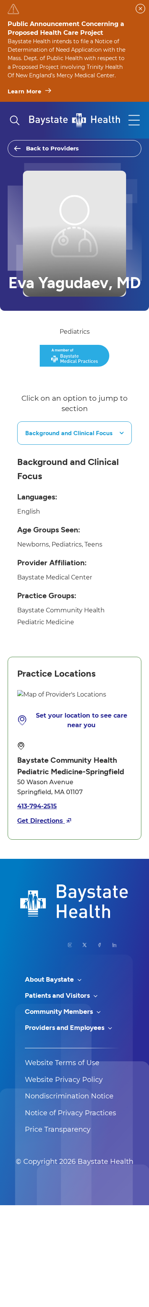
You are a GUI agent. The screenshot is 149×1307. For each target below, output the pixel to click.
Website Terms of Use (62, 1063)
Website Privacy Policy (64, 1079)
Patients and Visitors (58, 995)
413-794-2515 (37, 806)
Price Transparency (58, 1129)
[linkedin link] (114, 945)
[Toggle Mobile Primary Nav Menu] (134, 120)
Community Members (59, 1011)
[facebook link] (99, 945)
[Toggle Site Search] (15, 120)
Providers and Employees (65, 1027)
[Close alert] (140, 8)
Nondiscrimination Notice (69, 1096)
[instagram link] (70, 945)
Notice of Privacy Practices (70, 1113)
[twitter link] (85, 945)
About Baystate (50, 979)
